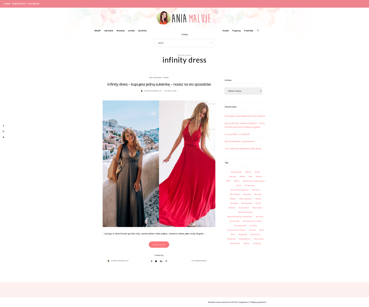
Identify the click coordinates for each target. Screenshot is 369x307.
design (233, 176)
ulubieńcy (256, 234)
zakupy (257, 243)
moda (225, 30)
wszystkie (259, 239)
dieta (243, 176)
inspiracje (250, 185)
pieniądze (258, 207)
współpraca (245, 239)
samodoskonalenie (236, 230)
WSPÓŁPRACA (19, 4)
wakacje (232, 239)
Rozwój (120, 30)
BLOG (248, 172)
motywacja (247, 203)
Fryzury (236, 30)
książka (247, 194)
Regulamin (243, 302)
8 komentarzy (200, 261)
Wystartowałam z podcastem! (239, 141)
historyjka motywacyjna (254, 181)
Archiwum (33, 4)
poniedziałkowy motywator (240, 216)
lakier (233, 198)
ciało (258, 172)
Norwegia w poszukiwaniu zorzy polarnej (245, 116)
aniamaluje (237, 172)
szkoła (253, 230)
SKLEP (97, 30)
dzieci (259, 176)
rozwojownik (240, 225)
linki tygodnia (246, 198)
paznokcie (244, 207)
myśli (259, 203)
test (262, 230)
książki (258, 194)
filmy (237, 181)
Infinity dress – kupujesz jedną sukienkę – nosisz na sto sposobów (159, 84)
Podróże (248, 30)
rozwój (254, 225)
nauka (232, 207)
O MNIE (7, 4)
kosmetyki (235, 194)
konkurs (256, 189)
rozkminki (235, 221)
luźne (259, 198)
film (229, 181)
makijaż (234, 203)
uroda (131, 30)
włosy (247, 243)
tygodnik (243, 234)
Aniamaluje (156, 91)
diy (251, 176)
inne (239, 185)
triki (233, 234)
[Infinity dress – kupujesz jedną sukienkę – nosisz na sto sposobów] (159, 163)
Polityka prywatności (258, 302)
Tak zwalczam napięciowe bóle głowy (243, 148)
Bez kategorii (155, 77)
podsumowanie (246, 212)
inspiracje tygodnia (240, 189)
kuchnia (142, 30)
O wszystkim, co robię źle (237, 134)
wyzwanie (235, 243)
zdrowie (108, 30)
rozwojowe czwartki (252, 221)
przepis (260, 216)
